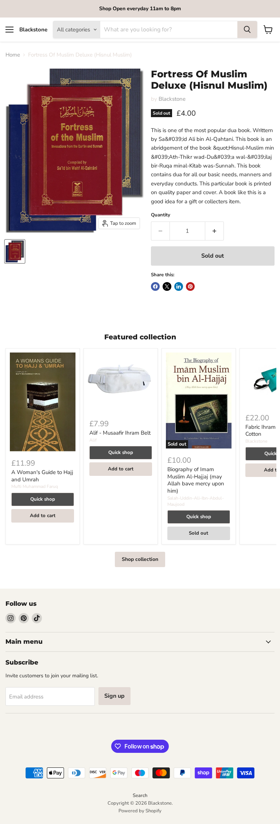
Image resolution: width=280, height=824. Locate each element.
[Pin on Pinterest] (190, 286)
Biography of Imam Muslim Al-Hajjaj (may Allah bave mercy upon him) (195, 480)
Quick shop (42, 499)
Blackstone (172, 99)
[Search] (247, 29)
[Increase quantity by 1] (214, 231)
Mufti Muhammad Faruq (34, 486)
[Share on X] (167, 286)
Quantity (160, 215)
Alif (93, 440)
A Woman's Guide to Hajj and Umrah (42, 476)
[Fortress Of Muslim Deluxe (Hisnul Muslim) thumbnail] (15, 251)
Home (12, 55)
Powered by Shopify (140, 811)
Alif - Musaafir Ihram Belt (120, 432)
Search (140, 795)
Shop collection (140, 559)
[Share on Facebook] (155, 286)
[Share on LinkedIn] (178, 286)
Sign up (114, 696)
